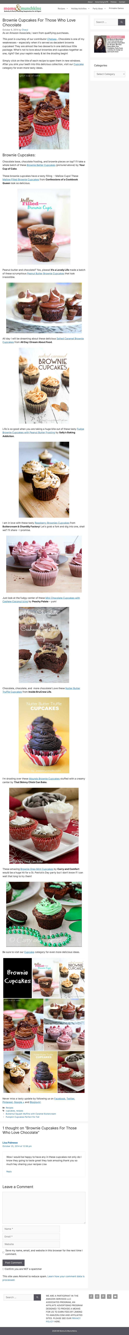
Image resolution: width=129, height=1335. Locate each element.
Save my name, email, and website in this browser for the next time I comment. (44, 1252)
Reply (9, 1171)
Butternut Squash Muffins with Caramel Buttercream (31, 1113)
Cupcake (79, 64)
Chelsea (51, 39)
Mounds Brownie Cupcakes (44, 778)
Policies (114, 2)
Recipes (61, 8)
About (90, 2)
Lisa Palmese (10, 1142)
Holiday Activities (79, 8)
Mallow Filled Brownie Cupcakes (21, 179)
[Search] (121, 22)
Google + (19, 1102)
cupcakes (10, 1110)
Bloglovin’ (35, 1102)
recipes (19, 1110)
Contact (122, 2)
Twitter (70, 1098)
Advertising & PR (101, 2)
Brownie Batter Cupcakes (41, 165)
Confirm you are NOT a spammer (23, 1269)
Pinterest (8, 1102)
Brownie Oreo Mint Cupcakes (36, 869)
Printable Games (116, 8)
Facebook (59, 1098)
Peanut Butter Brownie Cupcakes (45, 273)
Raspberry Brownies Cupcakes (52, 522)
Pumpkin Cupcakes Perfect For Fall (22, 1117)
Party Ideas (98, 8)
